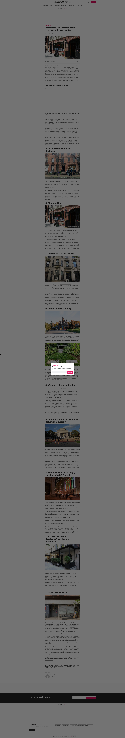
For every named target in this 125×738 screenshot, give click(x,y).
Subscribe (70, 372)
